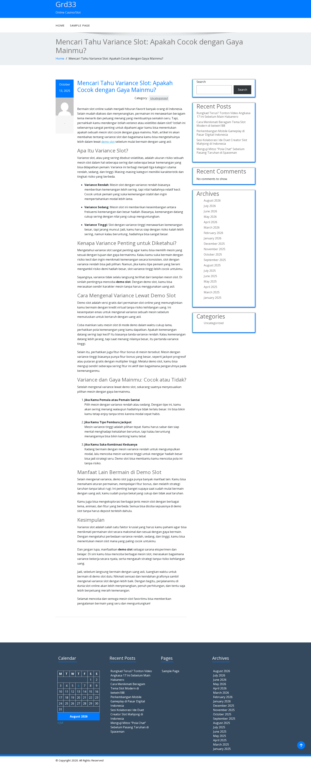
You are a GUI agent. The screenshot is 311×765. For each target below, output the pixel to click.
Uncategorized (159, 98)
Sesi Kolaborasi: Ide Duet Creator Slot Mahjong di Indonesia (222, 141)
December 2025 (214, 243)
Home (60, 25)
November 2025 (214, 249)
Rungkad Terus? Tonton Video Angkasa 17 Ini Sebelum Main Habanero (223, 114)
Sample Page (80, 25)
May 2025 (210, 281)
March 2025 (212, 292)
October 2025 (213, 254)
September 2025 (215, 260)
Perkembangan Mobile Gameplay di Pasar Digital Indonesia (221, 132)
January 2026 (212, 238)
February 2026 (213, 233)
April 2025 (210, 287)
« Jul (60, 723)
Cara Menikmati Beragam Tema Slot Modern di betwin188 (221, 123)
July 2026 (210, 206)
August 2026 (212, 200)
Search (201, 82)
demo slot (108, 142)
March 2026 (212, 227)
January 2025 (212, 297)
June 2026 (210, 211)
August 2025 (212, 265)
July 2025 (210, 270)
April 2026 (210, 222)
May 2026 (210, 216)
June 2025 (210, 276)
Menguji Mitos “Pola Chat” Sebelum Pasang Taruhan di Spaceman (220, 150)
